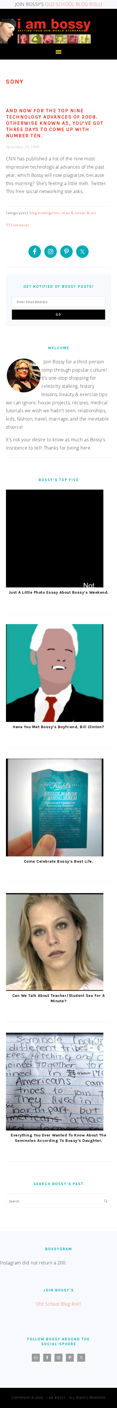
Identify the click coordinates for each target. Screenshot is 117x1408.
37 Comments (18, 225)
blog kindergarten (44, 212)
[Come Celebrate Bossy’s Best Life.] (55, 809)
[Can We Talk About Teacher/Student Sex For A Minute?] (55, 943)
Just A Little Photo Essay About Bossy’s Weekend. (59, 592)
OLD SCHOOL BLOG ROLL (73, 4)
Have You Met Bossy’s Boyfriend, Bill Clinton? (58, 726)
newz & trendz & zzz (78, 212)
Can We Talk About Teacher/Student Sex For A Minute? (58, 998)
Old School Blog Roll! (58, 1304)
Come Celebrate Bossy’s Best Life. (58, 861)
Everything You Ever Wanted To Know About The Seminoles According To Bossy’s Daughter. (58, 1138)
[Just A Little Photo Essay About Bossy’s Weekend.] (55, 540)
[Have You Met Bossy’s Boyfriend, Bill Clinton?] (55, 674)
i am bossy (45, 31)
